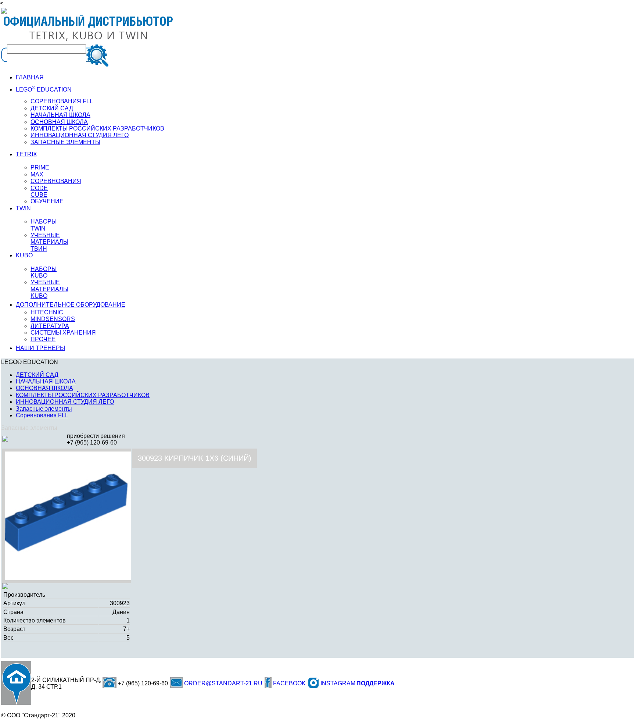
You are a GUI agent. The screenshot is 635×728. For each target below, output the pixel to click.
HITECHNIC (47, 312)
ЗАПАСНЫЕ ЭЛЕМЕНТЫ (65, 142)
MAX (37, 174)
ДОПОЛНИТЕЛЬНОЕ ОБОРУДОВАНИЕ (70, 304)
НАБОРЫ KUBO (44, 272)
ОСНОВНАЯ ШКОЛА (44, 388)
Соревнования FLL (42, 415)
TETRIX (26, 154)
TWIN (23, 208)
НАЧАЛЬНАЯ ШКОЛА (60, 115)
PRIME (40, 167)
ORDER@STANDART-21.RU (223, 683)
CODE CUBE (39, 191)
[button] (127, 458)
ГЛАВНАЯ (30, 77)
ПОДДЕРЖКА (375, 683)
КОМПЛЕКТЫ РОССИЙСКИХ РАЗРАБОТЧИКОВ (83, 395)
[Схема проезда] (16, 683)
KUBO (24, 255)
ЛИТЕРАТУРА (50, 326)
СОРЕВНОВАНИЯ (56, 181)
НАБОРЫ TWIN (44, 224)
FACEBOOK (289, 683)
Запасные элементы (44, 409)
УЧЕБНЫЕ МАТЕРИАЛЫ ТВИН (49, 242)
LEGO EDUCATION (44, 89)
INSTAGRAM (337, 683)
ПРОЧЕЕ (43, 339)
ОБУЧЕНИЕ (47, 201)
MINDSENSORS (53, 319)
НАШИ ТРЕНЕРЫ (40, 348)
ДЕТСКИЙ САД (52, 108)
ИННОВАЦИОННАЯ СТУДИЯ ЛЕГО (80, 135)
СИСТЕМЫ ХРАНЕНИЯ (63, 332)
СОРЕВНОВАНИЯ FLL (62, 101)
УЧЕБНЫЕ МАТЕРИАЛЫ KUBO (49, 289)
